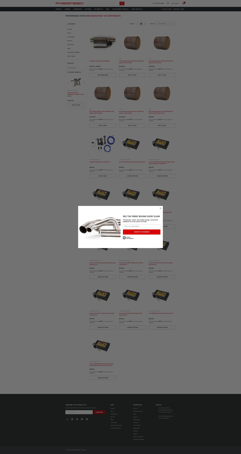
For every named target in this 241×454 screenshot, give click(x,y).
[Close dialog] (160, 208)
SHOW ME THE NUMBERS (141, 232)
